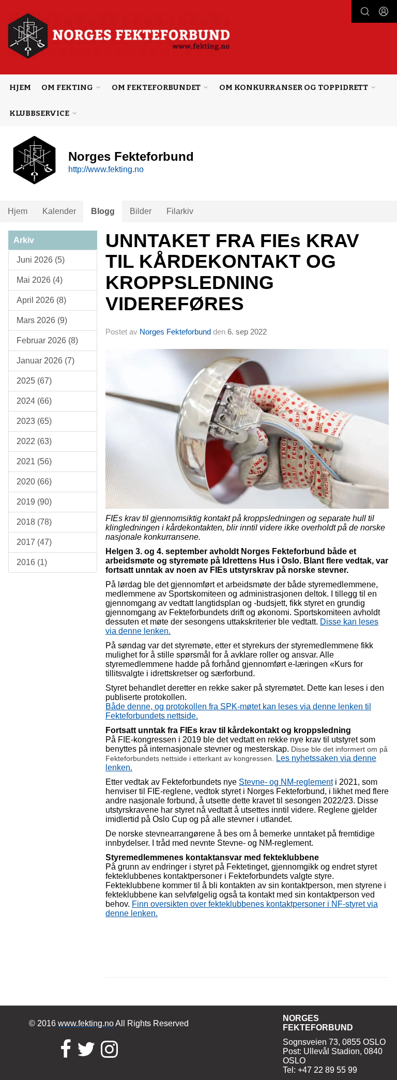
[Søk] (365, 11)
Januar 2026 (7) (45, 360)
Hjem (20, 87)
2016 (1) (32, 562)
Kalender (59, 211)
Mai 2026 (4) (40, 280)
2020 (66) (34, 481)
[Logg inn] (383, 11)
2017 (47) (34, 542)
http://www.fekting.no (106, 169)
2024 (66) (34, 401)
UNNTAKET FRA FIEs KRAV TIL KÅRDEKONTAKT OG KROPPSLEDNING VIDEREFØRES (232, 272)
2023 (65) (34, 421)
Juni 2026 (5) (41, 259)
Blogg (103, 211)
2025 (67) (34, 380)
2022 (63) (34, 441)
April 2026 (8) (41, 300)
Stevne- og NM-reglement (286, 782)
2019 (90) (34, 501)
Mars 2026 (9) (42, 320)
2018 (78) (34, 522)
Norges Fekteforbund (175, 331)
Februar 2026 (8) (47, 340)
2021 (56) (34, 461)
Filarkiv (179, 211)
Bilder (140, 211)
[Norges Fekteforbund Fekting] (119, 36)
